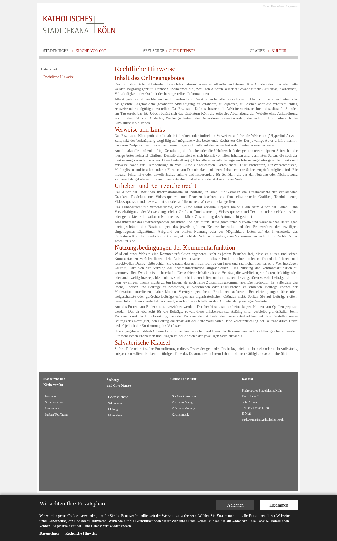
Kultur (279, 51)
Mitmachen (115, 415)
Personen (50, 396)
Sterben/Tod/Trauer (56, 414)
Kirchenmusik (180, 414)
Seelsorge (169, 51)
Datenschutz (277, 6)
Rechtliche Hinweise (58, 77)
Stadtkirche (56, 51)
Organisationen (54, 402)
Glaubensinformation (184, 396)
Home (266, 6)
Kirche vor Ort (91, 51)
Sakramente (52, 408)
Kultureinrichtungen (184, 408)
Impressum (292, 6)
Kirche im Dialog (182, 402)
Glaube (257, 51)
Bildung (113, 409)
